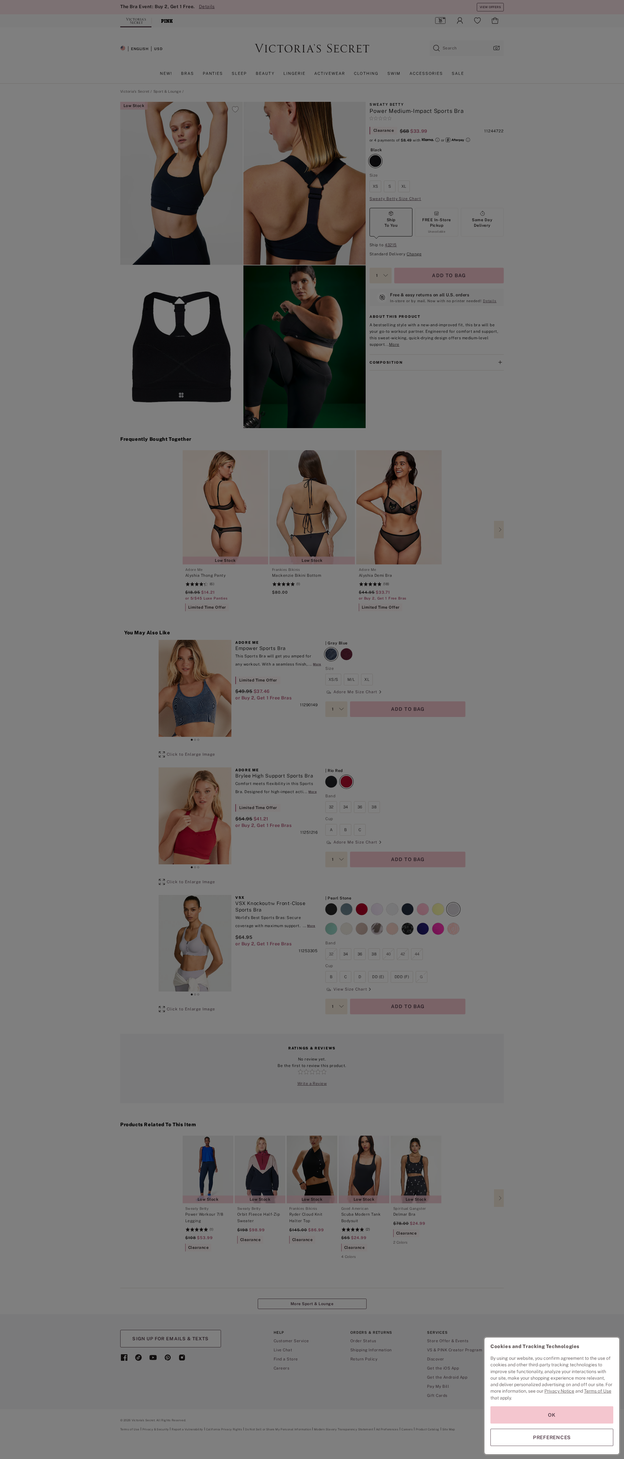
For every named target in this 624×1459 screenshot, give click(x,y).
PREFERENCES (552, 1437)
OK (552, 1415)
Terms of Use (597, 1391)
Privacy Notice (559, 1391)
